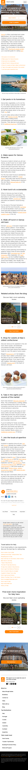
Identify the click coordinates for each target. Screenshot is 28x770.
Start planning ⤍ (11, 662)
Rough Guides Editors (12, 491)
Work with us (5, 703)
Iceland (4, 722)
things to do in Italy (14, 461)
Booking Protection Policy (9, 744)
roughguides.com (5, 28)
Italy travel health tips (6, 583)
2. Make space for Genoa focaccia (9, 59)
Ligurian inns (17, 198)
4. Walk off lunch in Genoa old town (10, 63)
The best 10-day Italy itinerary (8, 564)
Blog (3, 707)
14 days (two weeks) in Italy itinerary (10, 566)
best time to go (8, 459)
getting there (13, 468)
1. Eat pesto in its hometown (8, 56)
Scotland (4, 729)
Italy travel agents (7, 524)
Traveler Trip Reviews (8, 741)
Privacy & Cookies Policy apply (16, 756)
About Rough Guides (7, 691)
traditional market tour (8, 432)
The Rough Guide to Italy (16, 49)
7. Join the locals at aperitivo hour (9, 69)
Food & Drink (14, 511)
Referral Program (7, 747)
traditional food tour (10, 124)
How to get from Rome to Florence (10, 569)
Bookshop (5, 694)
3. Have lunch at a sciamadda (8, 61)
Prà (6, 112)
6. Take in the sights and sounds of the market (12, 67)
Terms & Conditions (5, 756)
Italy (22, 51)
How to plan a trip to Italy (7, 552)
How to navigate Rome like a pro (9, 579)
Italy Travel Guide (14, 331)
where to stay (20, 470)
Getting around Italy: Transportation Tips (11, 554)
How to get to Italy (6, 581)
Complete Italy (15, 253)
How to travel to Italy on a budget (9, 571)
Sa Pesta (23, 207)
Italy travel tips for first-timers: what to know (12, 558)
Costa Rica (5, 725)
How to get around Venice (7, 575)
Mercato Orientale (19, 401)
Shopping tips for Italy (6, 556)
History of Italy (4, 585)
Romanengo (10, 354)
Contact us (5, 697)
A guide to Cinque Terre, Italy (8, 573)
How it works (10, 2)
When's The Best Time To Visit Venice (10, 577)
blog (11, 28)
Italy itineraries (17, 462)
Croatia (4, 719)
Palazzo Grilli (11, 363)
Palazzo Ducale (13, 116)
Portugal (4, 716)
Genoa (3, 34)
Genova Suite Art (15, 182)
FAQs (3, 700)
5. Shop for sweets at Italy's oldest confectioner (13, 65)
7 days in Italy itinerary (6, 562)
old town (9, 226)
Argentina (5, 732)
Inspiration (22, 511)
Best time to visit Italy (6, 560)
